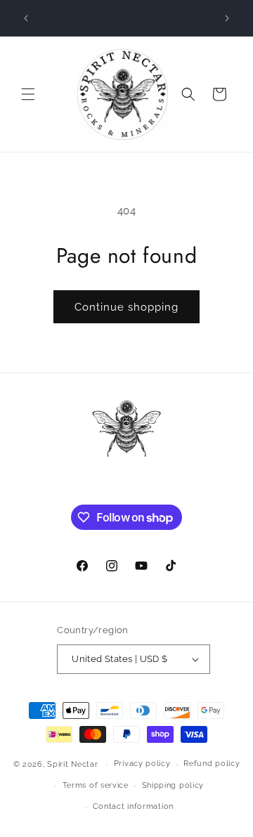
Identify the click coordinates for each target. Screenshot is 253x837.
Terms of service (96, 785)
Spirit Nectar (72, 764)
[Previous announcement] (26, 18)
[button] (28, 94)
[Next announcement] (227, 18)
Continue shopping (126, 307)
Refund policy (211, 763)
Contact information (133, 806)
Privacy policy (142, 763)
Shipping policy (173, 785)
